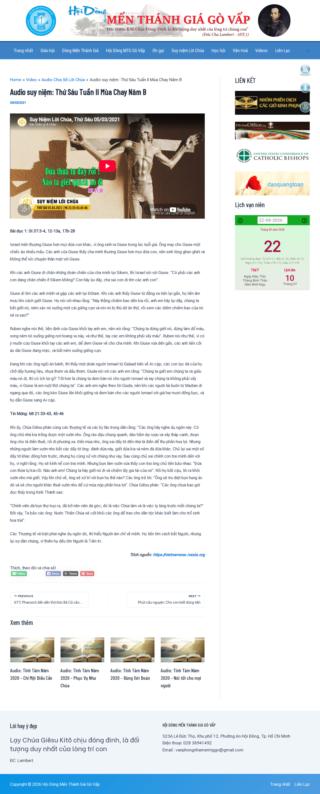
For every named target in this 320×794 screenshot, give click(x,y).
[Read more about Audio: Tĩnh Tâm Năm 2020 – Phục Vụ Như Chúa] (82, 649)
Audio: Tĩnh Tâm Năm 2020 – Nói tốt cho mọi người (181, 677)
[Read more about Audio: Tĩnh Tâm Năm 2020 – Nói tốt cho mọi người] (183, 649)
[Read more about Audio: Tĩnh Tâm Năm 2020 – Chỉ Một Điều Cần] (32, 649)
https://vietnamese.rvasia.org (179, 554)
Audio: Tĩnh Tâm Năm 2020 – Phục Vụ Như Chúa (79, 677)
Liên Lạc (302, 784)
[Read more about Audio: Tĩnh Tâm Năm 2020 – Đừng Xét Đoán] (132, 649)
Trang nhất (280, 784)
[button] (308, 51)
